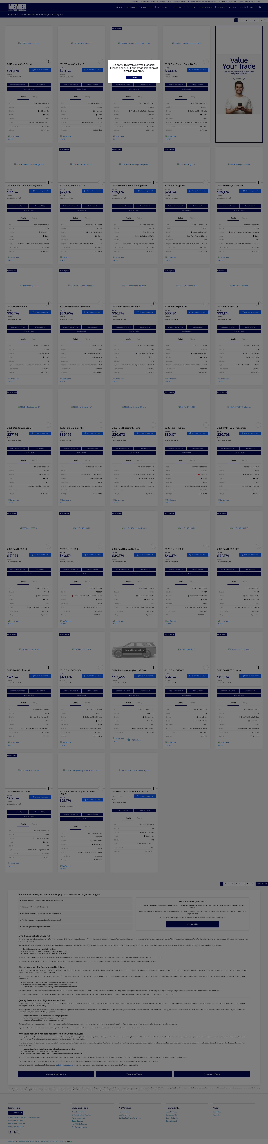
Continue (134, 77)
